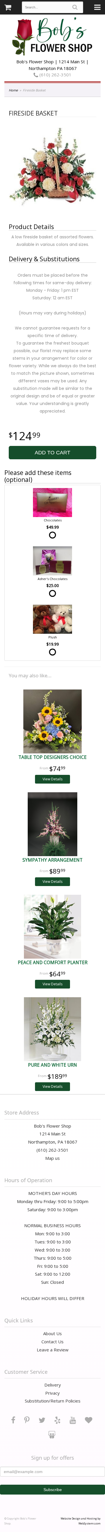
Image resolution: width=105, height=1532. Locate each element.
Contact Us (52, 1341)
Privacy (52, 1393)
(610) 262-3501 (54, 75)
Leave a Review (53, 1350)
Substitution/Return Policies (52, 1401)
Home (13, 90)
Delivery (52, 1385)
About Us (52, 1333)
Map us (52, 1158)
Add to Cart (52, 453)
